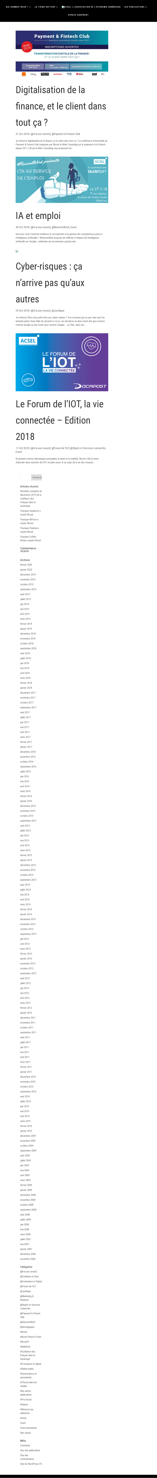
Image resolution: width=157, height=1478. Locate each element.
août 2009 (25, 1155)
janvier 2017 (26, 746)
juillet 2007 (25, 1239)
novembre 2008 (27, 1199)
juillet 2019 (25, 599)
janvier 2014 (26, 914)
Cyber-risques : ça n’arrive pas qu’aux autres (50, 282)
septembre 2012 (28, 973)
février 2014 (26, 909)
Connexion (25, 1445)
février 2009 (26, 1185)
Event (73, 227)
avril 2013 (25, 943)
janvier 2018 (26, 687)
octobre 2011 (26, 1027)
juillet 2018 (25, 658)
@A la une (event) (41, 134)
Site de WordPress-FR (31, 1463)
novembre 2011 (27, 1022)
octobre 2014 (26, 874)
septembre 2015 (28, 820)
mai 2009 (24, 1170)
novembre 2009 (27, 1140)
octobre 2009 (26, 1145)
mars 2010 (25, 1121)
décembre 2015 (28, 806)
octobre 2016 (26, 761)
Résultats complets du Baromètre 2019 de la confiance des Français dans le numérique (31, 498)
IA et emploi (38, 215)
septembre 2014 (28, 879)
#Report (24, 1404)
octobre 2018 (26, 643)
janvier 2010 (26, 1131)
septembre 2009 (28, 1150)
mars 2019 (25, 618)
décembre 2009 (28, 1135)
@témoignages (27, 1327)
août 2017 (25, 712)
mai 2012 (24, 993)
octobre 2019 (26, 584)
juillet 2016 (25, 771)
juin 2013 (24, 938)
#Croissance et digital (30, 1363)
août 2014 (25, 884)
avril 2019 (25, 614)
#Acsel (23, 1331)
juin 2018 (24, 663)
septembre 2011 (28, 1032)
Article (23, 1418)
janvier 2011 (26, 1071)
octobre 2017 (26, 702)
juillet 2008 (25, 1219)
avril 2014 (25, 899)
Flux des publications (30, 1450)
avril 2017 (25, 732)
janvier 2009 (26, 1190)
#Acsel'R (24, 1341)
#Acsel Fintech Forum (30, 1336)
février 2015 (26, 855)
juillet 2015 (25, 830)
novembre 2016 (27, 756)
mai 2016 (24, 781)
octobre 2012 (26, 968)
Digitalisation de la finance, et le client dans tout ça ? (61, 106)
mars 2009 (25, 1180)
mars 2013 (25, 948)
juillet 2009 (25, 1160)
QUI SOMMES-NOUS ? (17, 7)
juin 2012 (24, 988)
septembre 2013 (28, 934)
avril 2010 (25, 1116)
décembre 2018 (28, 633)
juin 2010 (24, 1106)
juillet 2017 (25, 717)
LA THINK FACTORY (45, 7)
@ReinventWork (60, 227)
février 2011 (26, 1066)
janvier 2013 (26, 958)
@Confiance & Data (29, 1276)
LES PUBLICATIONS (134, 7)
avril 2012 (25, 998)
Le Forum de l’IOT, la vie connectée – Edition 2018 (59, 420)
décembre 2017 (28, 692)
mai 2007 (24, 1244)
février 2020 (26, 564)
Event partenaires (28, 1427)
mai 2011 (24, 1052)
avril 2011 (25, 1057)
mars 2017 (25, 737)
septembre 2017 (28, 707)
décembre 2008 (28, 1195)
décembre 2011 (28, 1017)
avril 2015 (25, 845)
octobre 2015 (26, 815)
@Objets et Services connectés (88, 448)
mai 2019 (24, 609)
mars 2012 (25, 1002)
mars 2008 (25, 1234)
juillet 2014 (25, 889)
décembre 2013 (28, 919)
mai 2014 (24, 894)
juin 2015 (24, 835)
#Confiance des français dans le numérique (27, 1355)
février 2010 (26, 1126)
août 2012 (25, 978)
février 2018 (26, 682)
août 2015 (25, 825)
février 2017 (26, 742)
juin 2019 (24, 604)
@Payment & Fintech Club (66, 134)
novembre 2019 (27, 579)
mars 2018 (25, 678)
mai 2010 (24, 1111)
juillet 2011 (25, 1042)
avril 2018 (25, 673)
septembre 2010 (28, 1091)
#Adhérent (25, 1346)
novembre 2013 (27, 924)
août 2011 (25, 1037)
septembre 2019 (28, 589)
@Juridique (58, 310)
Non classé (25, 1432)
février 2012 (26, 1007)
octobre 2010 (26, 1086)
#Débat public (27, 1368)
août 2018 (25, 653)
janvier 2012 (26, 1012)
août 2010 (25, 1096)
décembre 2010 (28, 1076)
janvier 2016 (26, 801)
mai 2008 (24, 1229)
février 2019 (26, 623)
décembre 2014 (28, 865)
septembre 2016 (28, 766)
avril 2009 (25, 1175)
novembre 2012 (27, 963)
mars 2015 (25, 850)
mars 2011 (25, 1062)
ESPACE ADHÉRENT (78, 15)
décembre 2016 (28, 751)
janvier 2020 (26, 569)
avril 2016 (25, 786)
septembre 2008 (28, 1209)
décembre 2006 (28, 1254)
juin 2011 (24, 1047)
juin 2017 (24, 722)
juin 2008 (24, 1224)
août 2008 (25, 1214)
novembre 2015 (27, 810)
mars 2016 (25, 791)
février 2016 (26, 796)
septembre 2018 (28, 648)
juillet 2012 (25, 983)
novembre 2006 (27, 1259)
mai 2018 (24, 668)
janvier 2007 (26, 1249)
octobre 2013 (26, 929)
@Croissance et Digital (31, 1281)
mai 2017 (24, 727)
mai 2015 (24, 840)
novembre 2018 (27, 638)
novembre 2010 (27, 1081)
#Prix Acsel (25, 1399)
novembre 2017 (27, 697)
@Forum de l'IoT (60, 448)
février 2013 (26, 953)
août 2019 (25, 594)
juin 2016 (24, 776)
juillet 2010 (25, 1101)
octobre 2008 (26, 1204)
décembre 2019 (28, 574)
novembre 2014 (27, 870)
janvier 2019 (26, 628)
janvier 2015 (26, 860)
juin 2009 (24, 1165)
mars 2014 (25, 904)
